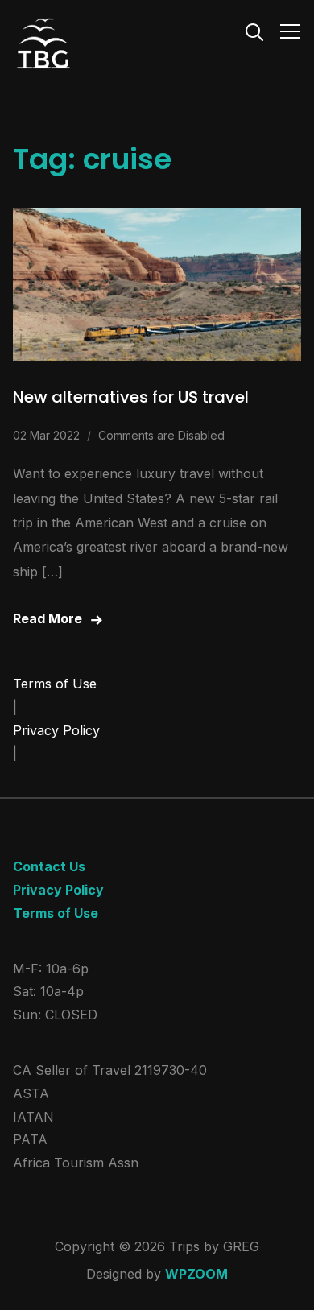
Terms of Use (55, 684)
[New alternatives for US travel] (157, 219)
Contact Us (49, 866)
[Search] (254, 30)
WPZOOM (196, 1274)
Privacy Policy (56, 730)
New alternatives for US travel (131, 397)
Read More (47, 618)
